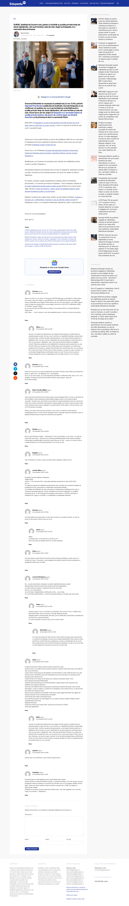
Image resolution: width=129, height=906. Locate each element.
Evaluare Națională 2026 (54, 3)
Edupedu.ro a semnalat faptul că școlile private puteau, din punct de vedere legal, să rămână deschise (53, 115)
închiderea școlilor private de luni (44, 145)
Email (48, 839)
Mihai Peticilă (25, 33)
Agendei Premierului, (34, 106)
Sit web (68, 839)
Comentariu (29, 814)
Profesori (75, 3)
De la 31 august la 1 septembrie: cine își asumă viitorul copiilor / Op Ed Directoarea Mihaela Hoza (105, 290)
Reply (26, 320)
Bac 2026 (67, 3)
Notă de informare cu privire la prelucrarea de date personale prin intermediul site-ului (77, 889)
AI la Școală (84, 3)
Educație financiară (107, 3)
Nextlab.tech (94, 3)
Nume (27, 839)
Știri (41, 3)
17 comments (50, 35)
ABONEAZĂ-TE (54, 272)
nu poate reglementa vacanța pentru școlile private (43, 186)
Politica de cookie (71, 895)
